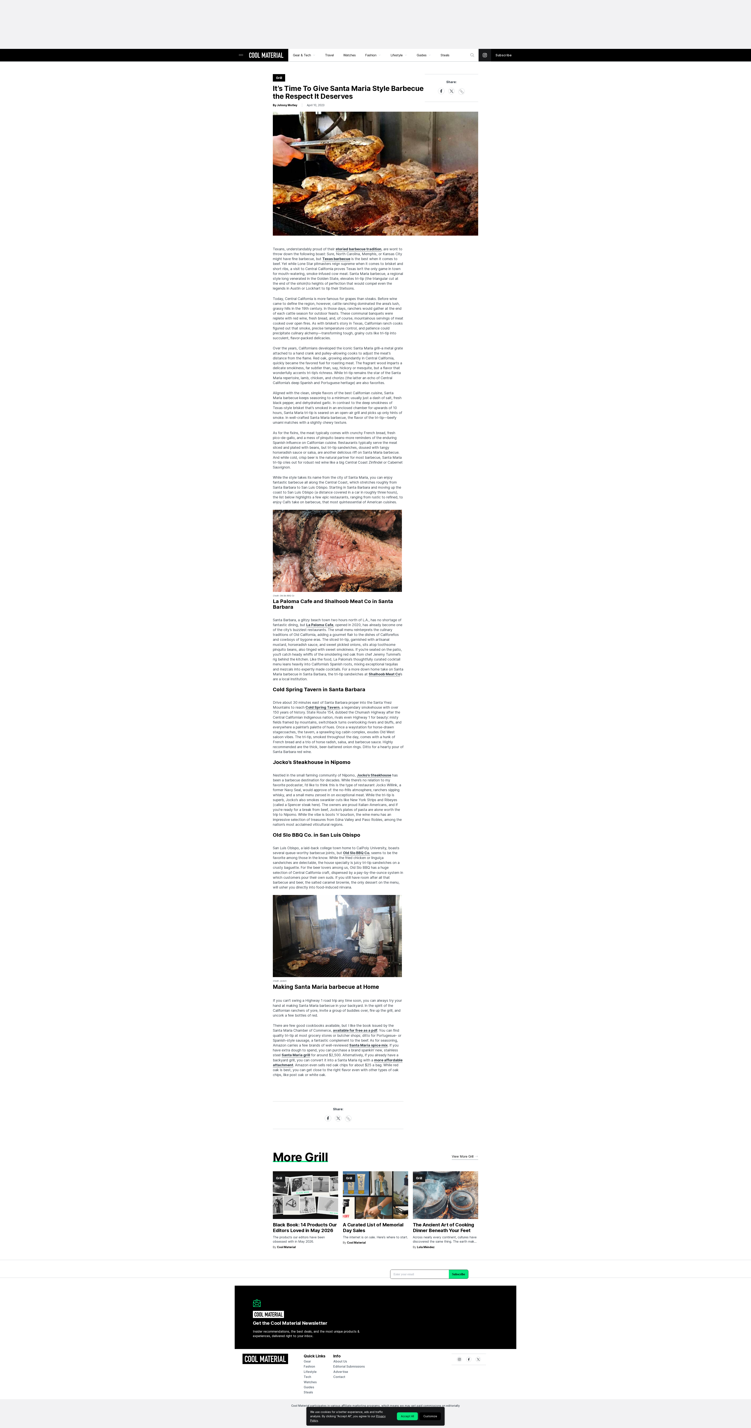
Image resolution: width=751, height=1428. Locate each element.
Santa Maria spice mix (368, 1045)
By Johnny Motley (285, 105)
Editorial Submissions (349, 1366)
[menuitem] (304, 55)
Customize (430, 1416)
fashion (309, 1366)
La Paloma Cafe (319, 625)
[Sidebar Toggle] (241, 55)
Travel (329, 55)
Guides (422, 55)
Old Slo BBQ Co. (356, 853)
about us (340, 1361)
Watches (349, 55)
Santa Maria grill (296, 1055)
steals (445, 55)
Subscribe (504, 55)
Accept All (407, 1416)
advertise (340, 1372)
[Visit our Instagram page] (484, 55)
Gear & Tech (302, 55)
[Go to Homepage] (266, 55)
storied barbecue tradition (358, 249)
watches (310, 1382)
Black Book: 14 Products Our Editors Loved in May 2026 (305, 1227)
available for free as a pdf (355, 1030)
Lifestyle (397, 55)
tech (307, 1377)
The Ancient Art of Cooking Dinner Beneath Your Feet (443, 1227)
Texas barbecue (336, 259)
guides (309, 1387)
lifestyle (310, 1372)
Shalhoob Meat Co (384, 674)
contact (339, 1377)
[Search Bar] (472, 55)
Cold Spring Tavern (322, 707)
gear (307, 1361)
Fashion (370, 55)
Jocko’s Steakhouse (374, 775)
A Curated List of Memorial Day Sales (373, 1227)
